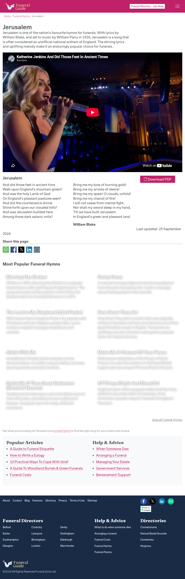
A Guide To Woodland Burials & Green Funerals (46, 468)
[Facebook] (13, 249)
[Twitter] (21, 249)
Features (37, 500)
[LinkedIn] (29, 249)
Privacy (63, 500)
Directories (153, 520)
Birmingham (38, 539)
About (6, 500)
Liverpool (36, 533)
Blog (27, 500)
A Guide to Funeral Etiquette (32, 449)
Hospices (145, 546)
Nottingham (67, 533)
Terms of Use (77, 500)
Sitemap (92, 500)
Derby (63, 527)
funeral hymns (62, 430)
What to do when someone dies (112, 527)
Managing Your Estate (113, 462)
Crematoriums (148, 527)
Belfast (7, 527)
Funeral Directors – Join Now (147, 6)
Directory (50, 500)
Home (7, 16)
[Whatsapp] (6, 249)
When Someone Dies (112, 449)
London (35, 545)
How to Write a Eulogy (27, 455)
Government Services (113, 468)
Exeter (6, 533)
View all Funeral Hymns (167, 419)
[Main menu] (177, 6)
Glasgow (8, 545)
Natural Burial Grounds (153, 533)
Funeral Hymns (21, 16)
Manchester (67, 545)
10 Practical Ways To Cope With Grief (39, 462)
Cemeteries (147, 539)
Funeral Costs (20, 475)
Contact (17, 500)
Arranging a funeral (105, 533)
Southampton (11, 539)
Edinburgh (66, 539)
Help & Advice (110, 520)
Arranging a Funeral (111, 455)
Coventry (36, 527)
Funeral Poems (103, 552)
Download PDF (159, 179)
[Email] (37, 249)
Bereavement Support (113, 475)
